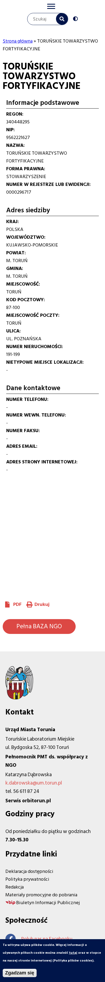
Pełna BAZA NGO (39, 626)
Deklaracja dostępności (29, 871)
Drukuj (42, 604)
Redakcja (14, 887)
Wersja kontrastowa (76, 19)
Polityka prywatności (27, 879)
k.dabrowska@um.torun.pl (33, 783)
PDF (17, 604)
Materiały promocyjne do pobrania (41, 895)
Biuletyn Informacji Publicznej (48, 903)
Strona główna (18, 41)
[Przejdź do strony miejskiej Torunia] (19, 698)
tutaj (73, 952)
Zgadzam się (19, 973)
